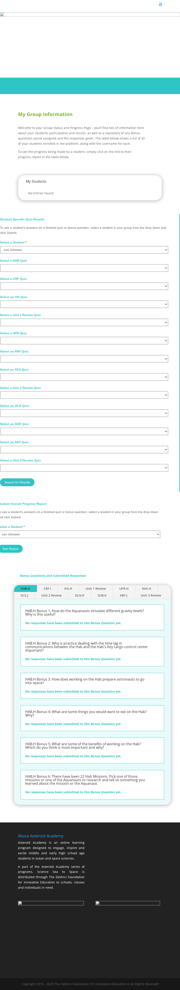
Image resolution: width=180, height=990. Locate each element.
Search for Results (17, 482)
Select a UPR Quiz (13, 333)
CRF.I (47, 588)
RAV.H (146, 588)
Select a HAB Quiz (13, 260)
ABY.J (123, 595)
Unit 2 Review (51, 595)
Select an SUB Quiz (14, 424)
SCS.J (24, 595)
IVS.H (68, 588)
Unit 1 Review (96, 588)
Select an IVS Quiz (13, 297)
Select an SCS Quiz (14, 369)
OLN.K (79, 595)
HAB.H (25, 588)
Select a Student (13, 242)
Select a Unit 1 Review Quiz (20, 315)
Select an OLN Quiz (14, 405)
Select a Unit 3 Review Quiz (20, 460)
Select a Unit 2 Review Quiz (20, 388)
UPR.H (124, 588)
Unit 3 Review (151, 595)
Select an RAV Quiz (14, 351)
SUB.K (102, 595)
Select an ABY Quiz (14, 442)
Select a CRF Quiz (13, 279)
